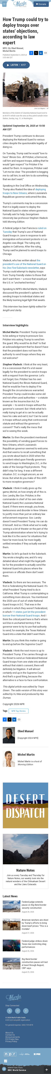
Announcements (12, 1037)
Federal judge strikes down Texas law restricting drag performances (35, 944)
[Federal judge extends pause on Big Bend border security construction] (11, 906)
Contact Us (10, 1035)
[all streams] (47, 1069)
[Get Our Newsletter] (25, 805)
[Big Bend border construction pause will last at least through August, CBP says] (11, 963)
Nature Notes (25, 870)
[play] (4, 1068)
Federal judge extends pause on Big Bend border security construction (34, 905)
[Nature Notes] (25, 849)
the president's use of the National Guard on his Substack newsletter (24, 264)
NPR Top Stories (19, 711)
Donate (42, 4)
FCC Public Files (12, 1039)
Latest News (10, 896)
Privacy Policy (11, 1041)
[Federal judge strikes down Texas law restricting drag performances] (11, 945)
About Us (9, 1033)
